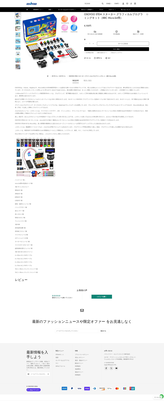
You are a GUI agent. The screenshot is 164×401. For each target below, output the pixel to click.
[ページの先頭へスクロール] (161, 392)
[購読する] (48, 374)
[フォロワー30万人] (106, 368)
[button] (135, 4)
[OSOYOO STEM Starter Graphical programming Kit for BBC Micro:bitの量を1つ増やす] (93, 43)
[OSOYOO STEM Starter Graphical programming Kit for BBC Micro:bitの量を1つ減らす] (86, 43)
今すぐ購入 (116, 49)
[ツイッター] (111, 368)
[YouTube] (116, 368)
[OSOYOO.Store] (31, 3)
